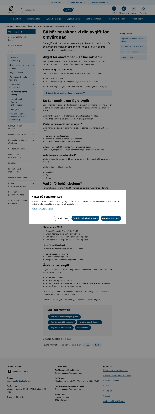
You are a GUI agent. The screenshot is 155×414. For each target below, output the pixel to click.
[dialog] (77, 207)
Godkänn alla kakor (111, 218)
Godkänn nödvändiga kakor (85, 218)
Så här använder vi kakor (42, 209)
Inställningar (63, 218)
